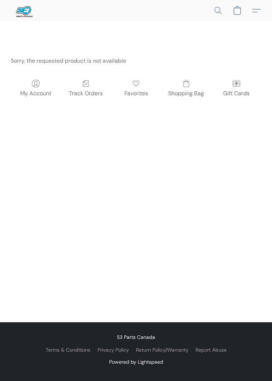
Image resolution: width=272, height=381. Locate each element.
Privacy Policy (113, 350)
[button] (23, 11)
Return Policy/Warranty (162, 350)
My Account (35, 93)
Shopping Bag (186, 93)
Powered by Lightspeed (136, 362)
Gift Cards (236, 93)
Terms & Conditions (68, 350)
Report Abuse (211, 350)
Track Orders (86, 93)
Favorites (136, 93)
